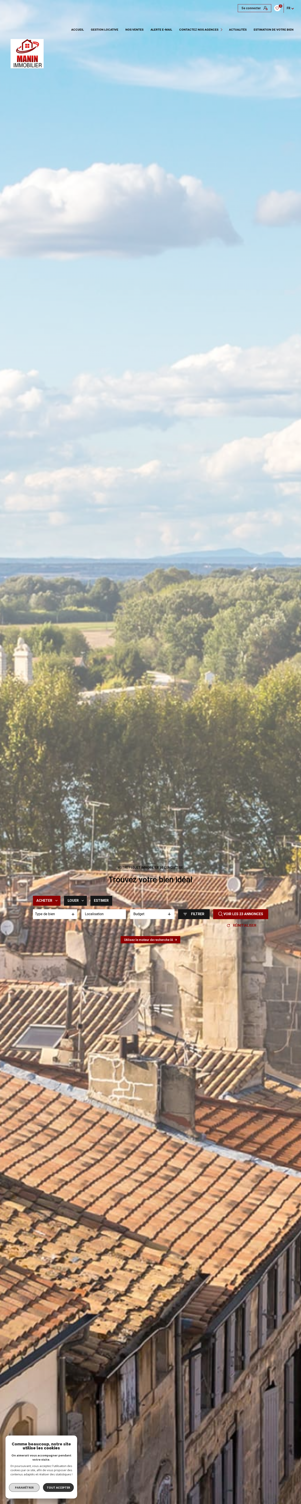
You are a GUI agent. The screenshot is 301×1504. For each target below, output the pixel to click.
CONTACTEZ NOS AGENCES (198, 29)
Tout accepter (58, 1487)
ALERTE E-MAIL (161, 29)
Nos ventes (134, 29)
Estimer (101, 900)
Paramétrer (24, 1487)
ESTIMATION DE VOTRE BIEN (274, 29)
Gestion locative (104, 29)
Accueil (77, 29)
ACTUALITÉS (238, 29)
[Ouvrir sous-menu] (222, 29)
